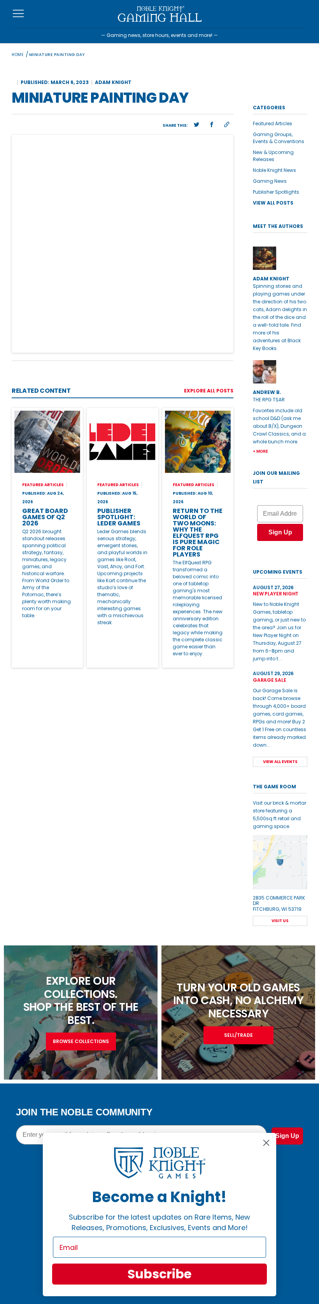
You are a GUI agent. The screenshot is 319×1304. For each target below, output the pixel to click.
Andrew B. (267, 392)
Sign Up (280, 532)
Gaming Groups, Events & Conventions (278, 138)
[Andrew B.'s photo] (280, 371)
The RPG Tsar (269, 399)
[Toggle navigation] (18, 14)
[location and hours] (280, 862)
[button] (196, 125)
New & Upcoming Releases (273, 156)
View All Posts (273, 203)
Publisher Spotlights (276, 192)
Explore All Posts (208, 390)
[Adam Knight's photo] (280, 258)
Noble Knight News (274, 170)
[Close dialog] (266, 1143)
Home (17, 55)
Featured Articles (272, 123)
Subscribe (159, 1274)
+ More (260, 451)
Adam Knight (113, 82)
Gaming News (270, 181)
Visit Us (280, 921)
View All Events (280, 762)
